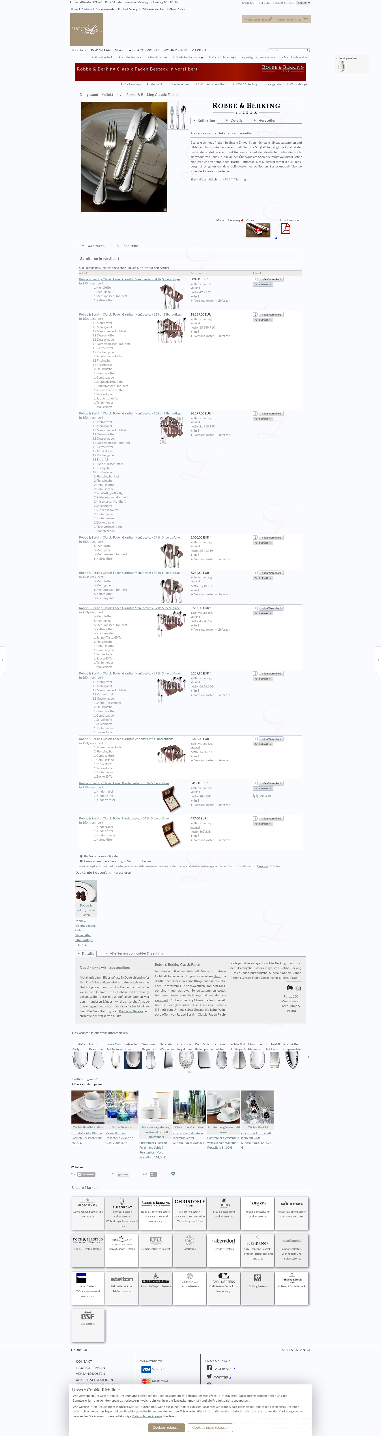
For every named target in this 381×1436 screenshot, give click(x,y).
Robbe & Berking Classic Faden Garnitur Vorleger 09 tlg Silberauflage (126, 739)
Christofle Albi (258, 1127)
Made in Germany (188, 57)
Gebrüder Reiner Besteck (155, 1248)
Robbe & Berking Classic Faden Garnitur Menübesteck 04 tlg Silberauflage (129, 279)
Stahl (216, 976)
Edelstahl (155, 84)
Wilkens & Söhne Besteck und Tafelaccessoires (291, 1214)
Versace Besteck (190, 1286)
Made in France (222, 57)
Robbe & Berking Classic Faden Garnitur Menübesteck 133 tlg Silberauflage (130, 314)
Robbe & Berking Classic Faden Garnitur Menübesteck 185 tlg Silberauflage (130, 413)
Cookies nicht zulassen (210, 1427)
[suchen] (310, 50)
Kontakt (84, 1361)
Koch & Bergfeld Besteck (88, 1248)
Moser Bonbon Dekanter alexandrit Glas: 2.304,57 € (119, 1138)
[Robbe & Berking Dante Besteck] (378, 660)
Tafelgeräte (273, 84)
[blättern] (72, 1057)
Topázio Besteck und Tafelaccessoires (258, 1214)
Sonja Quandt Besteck (122, 1248)
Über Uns (264, 2)
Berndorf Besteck (224, 1248)
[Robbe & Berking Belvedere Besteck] (2, 660)
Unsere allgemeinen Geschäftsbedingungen (98, 1382)
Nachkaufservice (295, 57)
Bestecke (87, 9)
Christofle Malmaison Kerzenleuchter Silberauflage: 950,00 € (188, 1138)
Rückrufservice (283, 2)
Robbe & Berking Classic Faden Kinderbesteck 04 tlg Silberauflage (124, 818)
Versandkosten (90, 1373)
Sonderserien (180, 84)
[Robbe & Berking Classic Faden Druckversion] (285, 231)
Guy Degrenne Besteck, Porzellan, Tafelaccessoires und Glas (258, 1253)
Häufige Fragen (90, 1367)
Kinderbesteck (131, 57)
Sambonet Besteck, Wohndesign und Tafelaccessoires (292, 1253)
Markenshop (132, 84)
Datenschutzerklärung (147, 1416)
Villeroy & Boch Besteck (291, 1286)
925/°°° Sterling (246, 84)
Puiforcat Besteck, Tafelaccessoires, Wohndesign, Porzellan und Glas (122, 1219)
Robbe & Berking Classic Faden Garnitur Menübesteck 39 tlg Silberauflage (129, 608)
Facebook (222, 1369)
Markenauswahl (105, 9)
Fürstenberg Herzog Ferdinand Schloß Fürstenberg (156, 1132)
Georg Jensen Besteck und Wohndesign (88, 1214)
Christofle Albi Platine (88, 1127)
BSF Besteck (88, 1323)
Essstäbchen (158, 57)
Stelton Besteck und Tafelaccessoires (122, 1289)
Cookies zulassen (167, 1427)
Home (74, 9)
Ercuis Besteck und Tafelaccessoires (224, 1214)
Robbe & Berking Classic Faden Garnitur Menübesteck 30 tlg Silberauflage (129, 572)
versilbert (161, 1000)
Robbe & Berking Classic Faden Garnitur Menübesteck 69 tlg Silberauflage (129, 673)
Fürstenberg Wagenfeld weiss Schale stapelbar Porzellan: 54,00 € (223, 1142)
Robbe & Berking (128, 9)
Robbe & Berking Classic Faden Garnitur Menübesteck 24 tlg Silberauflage (129, 537)
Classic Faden (177, 9)
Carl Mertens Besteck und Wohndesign (224, 1289)
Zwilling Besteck (257, 1286)
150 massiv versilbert (153, 9)
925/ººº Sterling (235, 179)
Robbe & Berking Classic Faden (85, 910)
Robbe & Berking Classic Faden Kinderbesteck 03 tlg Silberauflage (124, 783)
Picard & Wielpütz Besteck (156, 1286)
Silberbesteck (103, 57)
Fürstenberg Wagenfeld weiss (224, 1130)
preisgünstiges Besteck (259, 57)
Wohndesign (298, 84)
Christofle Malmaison (190, 1127)
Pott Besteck (190, 1248)
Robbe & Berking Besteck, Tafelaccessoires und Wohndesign (156, 1216)
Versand (195, 287)
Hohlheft (193, 971)
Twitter (220, 1377)
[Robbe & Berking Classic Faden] (124, 157)
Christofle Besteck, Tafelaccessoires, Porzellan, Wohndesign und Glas (189, 1216)
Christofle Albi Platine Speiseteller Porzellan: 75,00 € (86, 1138)
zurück (80, 1350)
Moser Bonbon (122, 1127)
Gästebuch (249, 2)
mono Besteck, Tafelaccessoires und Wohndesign (88, 1291)
